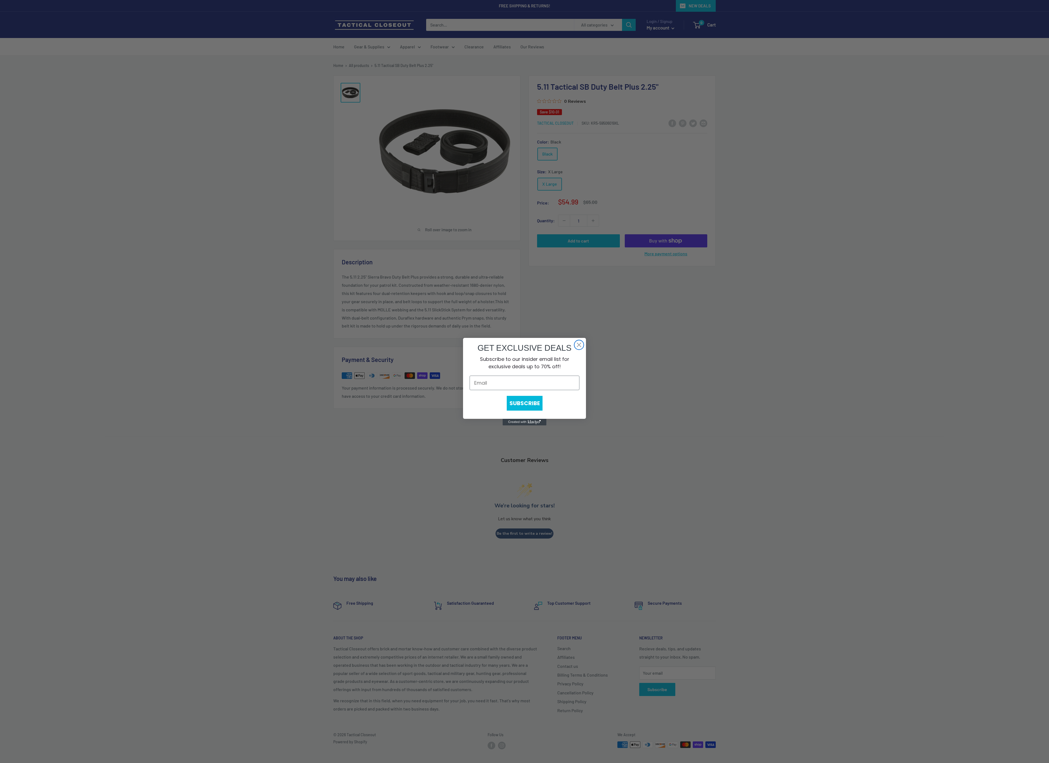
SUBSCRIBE (524, 403)
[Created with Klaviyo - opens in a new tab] (524, 422)
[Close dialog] (579, 345)
